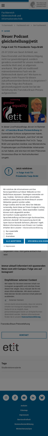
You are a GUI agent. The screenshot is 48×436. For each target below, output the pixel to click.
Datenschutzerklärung (33, 228)
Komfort (9, 234)
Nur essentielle (12, 231)
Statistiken (10, 236)
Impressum (10, 246)
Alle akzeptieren (13, 241)
